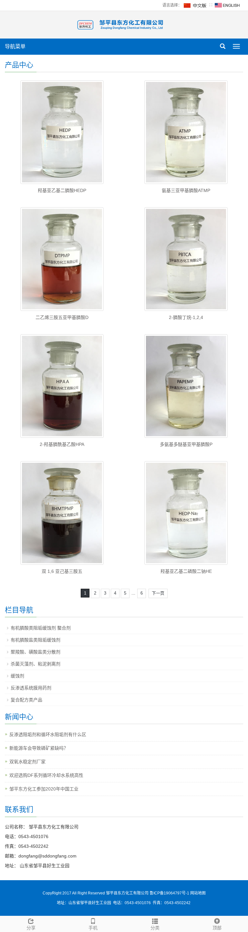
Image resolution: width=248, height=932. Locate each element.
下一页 (158, 593)
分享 (31, 927)
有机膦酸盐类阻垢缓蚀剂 (35, 639)
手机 (93, 927)
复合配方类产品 (26, 699)
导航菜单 (15, 46)
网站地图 (198, 893)
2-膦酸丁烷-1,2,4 (186, 317)
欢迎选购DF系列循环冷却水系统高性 (46, 775)
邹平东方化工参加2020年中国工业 (43, 788)
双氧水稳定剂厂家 (27, 761)
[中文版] (195, 5)
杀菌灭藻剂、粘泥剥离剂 (35, 663)
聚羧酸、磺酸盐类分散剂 (35, 651)
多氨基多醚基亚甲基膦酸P (186, 444)
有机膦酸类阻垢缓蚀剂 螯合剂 (41, 628)
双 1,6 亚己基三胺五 (62, 571)
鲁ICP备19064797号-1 (170, 893)
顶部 (217, 927)
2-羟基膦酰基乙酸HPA (62, 444)
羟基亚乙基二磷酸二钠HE (186, 571)
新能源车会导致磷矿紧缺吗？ (38, 748)
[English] (227, 5)
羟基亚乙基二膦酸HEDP (62, 190)
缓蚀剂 (17, 675)
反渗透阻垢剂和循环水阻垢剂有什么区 (47, 734)
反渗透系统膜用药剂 (31, 687)
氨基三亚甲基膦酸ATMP (186, 190)
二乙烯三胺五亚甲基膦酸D (62, 317)
